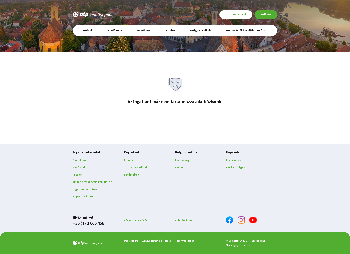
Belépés (265, 15)
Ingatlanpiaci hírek (85, 189)
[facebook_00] (229, 220)
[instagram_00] (241, 220)
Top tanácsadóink (135, 167)
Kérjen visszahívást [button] (136, 221)
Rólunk (128, 160)
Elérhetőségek (235, 167)
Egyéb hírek (131, 175)
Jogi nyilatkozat (184, 241)
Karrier (179, 167)
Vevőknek (79, 167)
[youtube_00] (253, 220)
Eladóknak (79, 160)
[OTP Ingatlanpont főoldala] (93, 14)
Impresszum (131, 241)
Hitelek (77, 175)
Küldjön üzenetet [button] (186, 221)
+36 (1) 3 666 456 (88, 223)
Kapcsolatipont (83, 197)
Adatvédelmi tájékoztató (156, 241)
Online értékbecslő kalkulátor (92, 182)
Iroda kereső (234, 160)
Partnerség (182, 160)
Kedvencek (239, 15)
